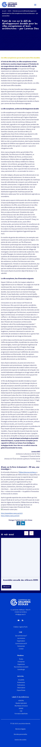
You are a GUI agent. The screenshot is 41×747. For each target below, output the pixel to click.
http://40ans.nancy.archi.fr (10, 516)
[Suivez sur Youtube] (18, 620)
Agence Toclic (23, 627)
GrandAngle (21, 669)
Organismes (21, 664)
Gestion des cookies (20, 740)
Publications (21, 685)
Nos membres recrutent (21, 667)
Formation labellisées (21, 714)
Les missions (21, 638)
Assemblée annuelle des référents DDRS (20, 580)
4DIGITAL (21, 700)
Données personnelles (20, 734)
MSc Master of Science (21, 706)
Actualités (21, 680)
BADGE (21, 708)
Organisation (21, 641)
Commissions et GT (21, 643)
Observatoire (21, 688)
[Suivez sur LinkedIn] (22, 620)
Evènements (21, 682)
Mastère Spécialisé (21, 703)
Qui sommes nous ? (21, 636)
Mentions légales (20, 729)
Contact (21, 649)
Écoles (21, 659)
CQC (21, 711)
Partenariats (21, 646)
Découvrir (6, 587)
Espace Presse (21, 690)
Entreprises (21, 662)
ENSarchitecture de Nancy (27, 472)
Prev (26, 533)
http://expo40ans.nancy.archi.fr (12, 513)
